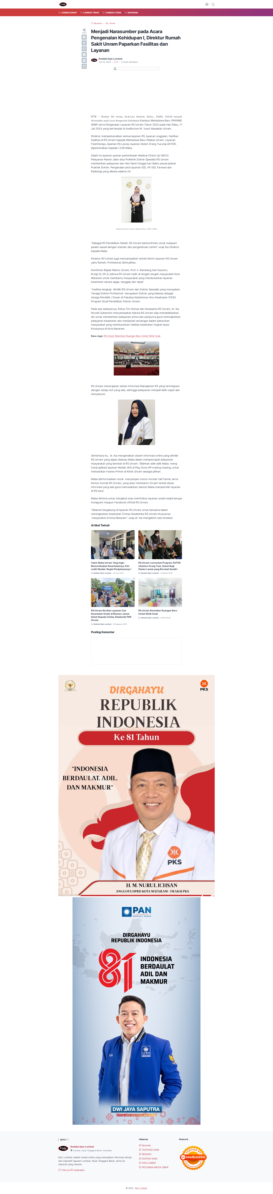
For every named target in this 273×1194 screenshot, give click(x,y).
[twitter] (84, 42)
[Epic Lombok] (62, 4)
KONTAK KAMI (149, 1158)
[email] (84, 66)
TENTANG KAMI (150, 1149)
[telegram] (84, 54)
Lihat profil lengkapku (73, 1170)
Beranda (146, 1145)
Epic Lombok (141, 1188)
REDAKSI (146, 1154)
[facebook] (84, 37)
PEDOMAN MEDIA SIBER (154, 1167)
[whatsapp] (84, 48)
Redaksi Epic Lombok (82, 1146)
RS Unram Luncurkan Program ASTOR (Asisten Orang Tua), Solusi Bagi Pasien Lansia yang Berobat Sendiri (159, 566)
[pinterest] (84, 60)
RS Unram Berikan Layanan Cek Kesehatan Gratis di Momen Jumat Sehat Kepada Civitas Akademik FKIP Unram (111, 615)
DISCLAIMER (148, 1162)
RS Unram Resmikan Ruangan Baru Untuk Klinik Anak (132, 336)
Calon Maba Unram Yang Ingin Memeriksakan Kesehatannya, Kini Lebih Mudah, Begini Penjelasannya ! (111, 566)
